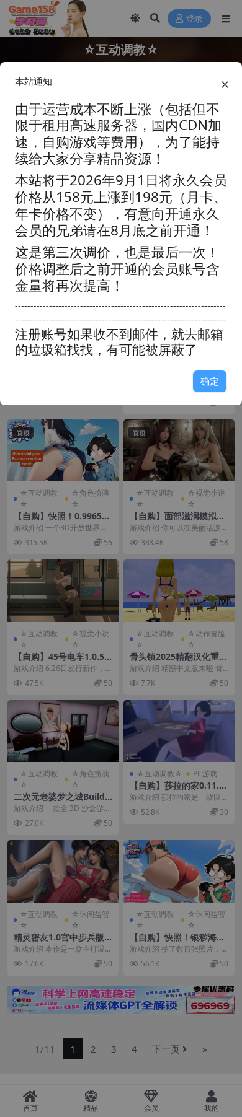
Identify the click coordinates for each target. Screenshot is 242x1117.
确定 (209, 381)
